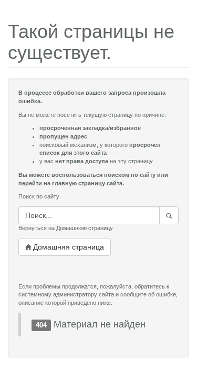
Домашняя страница (67, 247)
